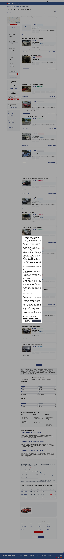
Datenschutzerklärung (26, 318)
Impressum (32, 318)
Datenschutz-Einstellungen (27, 321)
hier (38, 256)
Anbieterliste (36, 318)
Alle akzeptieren (36, 320)
